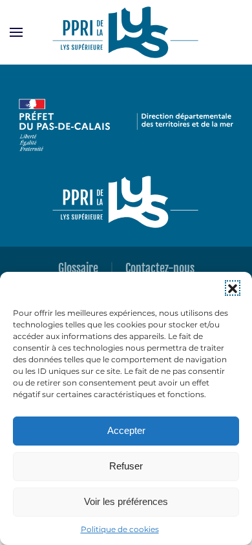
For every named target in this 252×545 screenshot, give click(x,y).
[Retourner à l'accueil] (126, 32)
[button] (232, 288)
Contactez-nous (159, 268)
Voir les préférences (126, 501)
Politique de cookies (120, 529)
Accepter (126, 430)
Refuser (126, 465)
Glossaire (78, 268)
